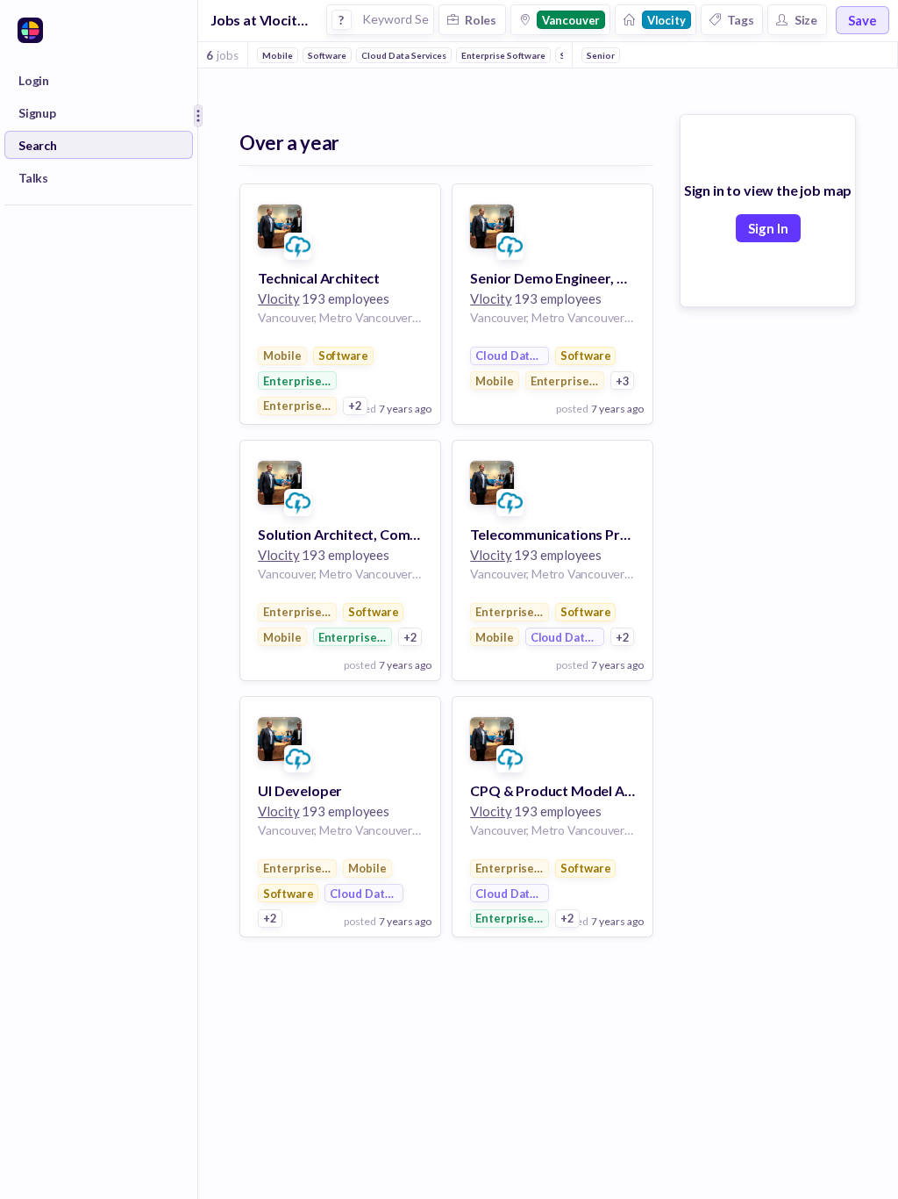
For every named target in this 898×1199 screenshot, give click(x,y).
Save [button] (862, 20)
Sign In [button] (768, 228)
